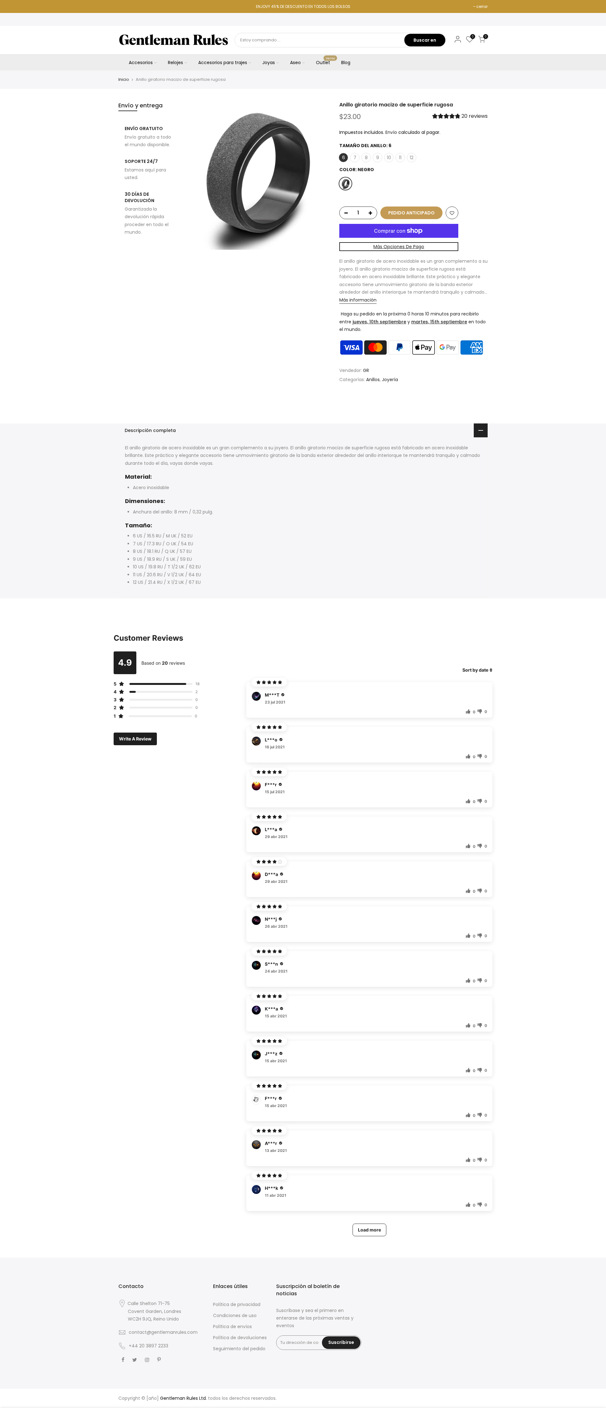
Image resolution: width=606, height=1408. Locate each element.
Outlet (325, 61)
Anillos (373, 380)
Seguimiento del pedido (239, 1348)
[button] (460, 117)
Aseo (295, 62)
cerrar (482, 6)
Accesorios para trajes (222, 62)
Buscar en (424, 40)
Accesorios (141, 62)
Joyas (268, 62)
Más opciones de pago (398, 246)
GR (366, 370)
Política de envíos (232, 1326)
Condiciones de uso (235, 1315)
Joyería (390, 380)
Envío (391, 132)
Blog (345, 62)
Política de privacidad (236, 1304)
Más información (358, 300)
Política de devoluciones (240, 1337)
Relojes (175, 62)
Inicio (123, 79)
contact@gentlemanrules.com (163, 1332)
